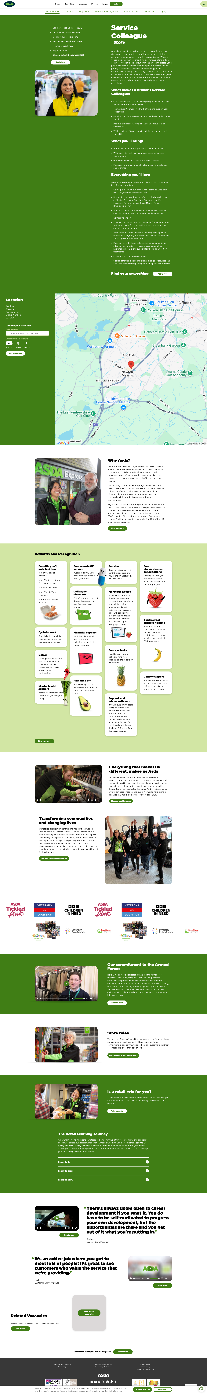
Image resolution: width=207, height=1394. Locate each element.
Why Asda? (84, 11)
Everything (69, 4)
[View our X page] (103, 1382)
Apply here (60, 62)
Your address (12, 329)
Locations (83, 4)
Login (105, 4)
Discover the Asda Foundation (54, 858)
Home (57, 4)
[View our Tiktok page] (111, 1382)
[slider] (55, 800)
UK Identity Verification (103, 1367)
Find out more (117, 528)
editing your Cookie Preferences (107, 1391)
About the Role (52, 11)
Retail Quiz (150, 11)
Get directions (15, 353)
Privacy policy (145, 1364)
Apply (164, 11)
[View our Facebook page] (91, 1382)
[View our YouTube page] (95, 1382)
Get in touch (123, 1352)
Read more (69, 1235)
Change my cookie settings (145, 1369)
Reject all (162, 1389)
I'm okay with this (142, 1389)
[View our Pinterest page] (107, 1382)
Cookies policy (145, 1367)
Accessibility (62, 1367)
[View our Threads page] (115, 1382)
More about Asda (131, 11)
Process (94, 4)
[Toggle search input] (203, 4)
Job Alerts (20, 1329)
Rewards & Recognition (106, 11)
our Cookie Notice (118, 1388)
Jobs (116, 4)
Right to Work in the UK (103, 1364)
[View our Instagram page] (99, 1382)
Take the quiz (117, 1111)
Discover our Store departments (123, 1055)
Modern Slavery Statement (62, 1364)
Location (69, 11)
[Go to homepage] (9, 4)
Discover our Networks (121, 801)
